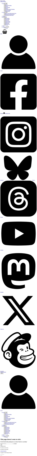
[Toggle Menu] (6, 3)
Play (3, 17)
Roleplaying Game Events (9, 15)
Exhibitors (3, 16)
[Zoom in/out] (0, 454)
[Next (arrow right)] (1, 455)
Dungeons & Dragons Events (9, 14)
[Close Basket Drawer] (1, 445)
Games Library (7, 21)
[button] (4, 3)
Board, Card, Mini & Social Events (10, 13)
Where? (6, 8)
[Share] (2, 454)
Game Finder (7, 19)
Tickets (3, 25)
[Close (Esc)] (3, 454)
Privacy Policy (7, 11)
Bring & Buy (7, 18)
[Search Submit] (13, 443)
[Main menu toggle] (1, 373)
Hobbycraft (7, 23)
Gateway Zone (7, 22)
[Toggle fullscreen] (1, 454)
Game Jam (7, 20)
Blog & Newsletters (8, 5)
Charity (6, 6)
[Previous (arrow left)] (0, 455)
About (6, 4)
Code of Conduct (8, 10)
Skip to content (2, 0)
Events (3, 12)
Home (3, 3)
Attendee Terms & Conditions (10, 9)
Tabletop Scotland (3, 1)
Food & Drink (7, 7)
